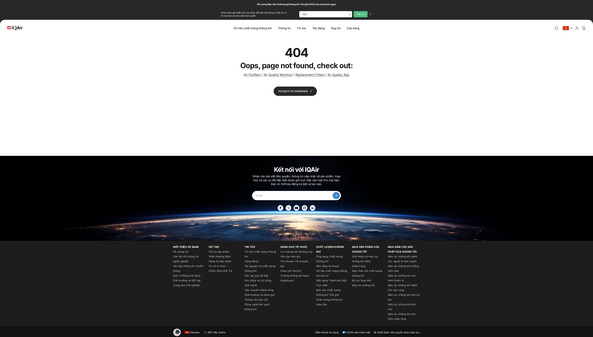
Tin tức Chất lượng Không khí (260, 254)
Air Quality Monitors (278, 75)
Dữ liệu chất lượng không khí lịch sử (331, 273)
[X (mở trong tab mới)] (288, 208)
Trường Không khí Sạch (294, 275)
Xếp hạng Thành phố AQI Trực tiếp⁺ (331, 283)
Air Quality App (338, 75)
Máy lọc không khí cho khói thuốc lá (402, 278)
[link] (556, 28)
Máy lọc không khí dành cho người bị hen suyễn (402, 259)
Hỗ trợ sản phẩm (219, 251)
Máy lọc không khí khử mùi (402, 307)
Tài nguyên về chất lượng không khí (260, 268)
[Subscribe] (336, 195)
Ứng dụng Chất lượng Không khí (329, 259)
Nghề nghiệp (180, 261)
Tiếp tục (360, 14)
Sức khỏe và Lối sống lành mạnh (258, 283)
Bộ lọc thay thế (361, 280)
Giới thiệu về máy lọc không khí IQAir (365, 259)
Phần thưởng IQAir (220, 256)
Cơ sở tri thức (217, 266)
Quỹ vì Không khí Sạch (186, 275)
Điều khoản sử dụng (327, 332)
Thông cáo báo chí (256, 299)
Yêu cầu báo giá (290, 256)
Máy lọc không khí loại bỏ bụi (404, 297)
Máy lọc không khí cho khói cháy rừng (402, 316)
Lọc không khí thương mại (296, 251)
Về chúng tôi (180, 251)
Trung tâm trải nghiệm (186, 285)
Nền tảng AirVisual (327, 266)
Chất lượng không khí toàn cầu (329, 302)
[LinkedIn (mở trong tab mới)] (312, 208)
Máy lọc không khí (363, 285)
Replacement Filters (309, 75)
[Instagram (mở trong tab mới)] (304, 208)
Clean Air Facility (290, 270)
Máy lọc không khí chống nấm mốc (403, 268)
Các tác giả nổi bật (256, 275)
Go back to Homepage (293, 91)
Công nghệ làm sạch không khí (257, 307)
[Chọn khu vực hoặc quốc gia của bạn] (567, 28)
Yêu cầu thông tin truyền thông (188, 268)
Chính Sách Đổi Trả (220, 270)
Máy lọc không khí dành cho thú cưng (402, 288)
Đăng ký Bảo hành (220, 261)
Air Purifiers (252, 75)
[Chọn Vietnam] (567, 28)
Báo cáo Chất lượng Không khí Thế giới (328, 292)
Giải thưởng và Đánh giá (259, 294)
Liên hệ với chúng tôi (186, 256)
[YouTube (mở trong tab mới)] (296, 208)
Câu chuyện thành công (259, 290)
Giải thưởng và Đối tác (187, 280)
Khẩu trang (358, 266)
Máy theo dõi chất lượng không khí (367, 273)
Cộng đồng (251, 261)
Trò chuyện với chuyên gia (294, 264)
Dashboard (287, 280)
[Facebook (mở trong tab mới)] (280, 208)
